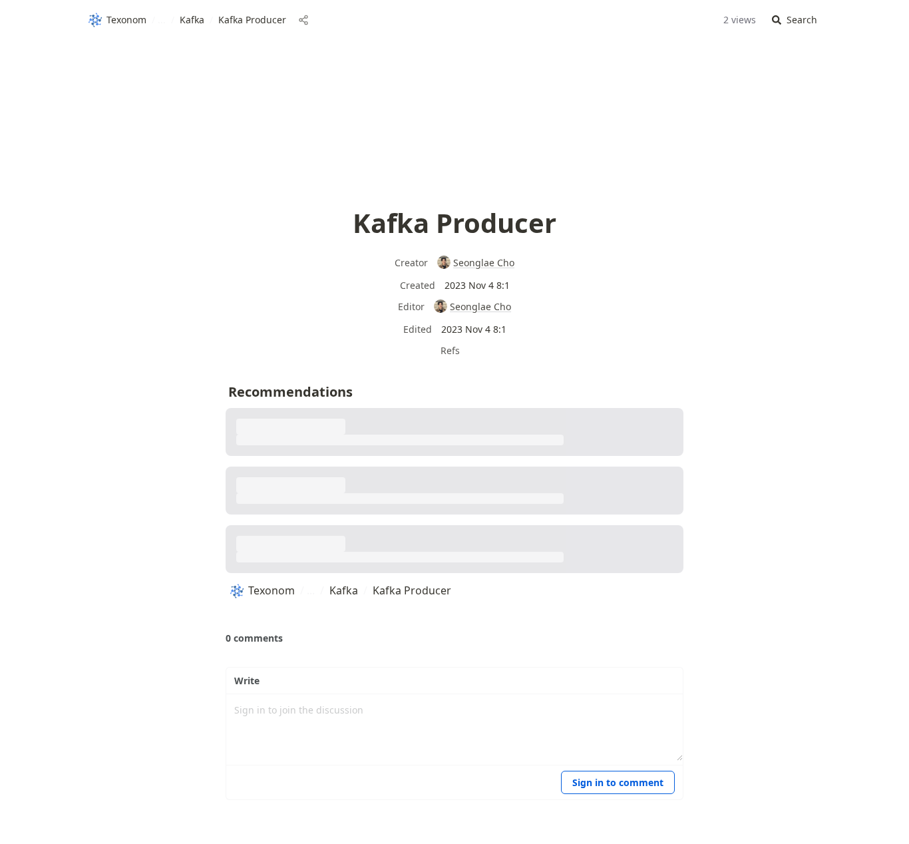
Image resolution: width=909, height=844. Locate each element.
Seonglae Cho (483, 262)
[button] (794, 20)
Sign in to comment (617, 782)
